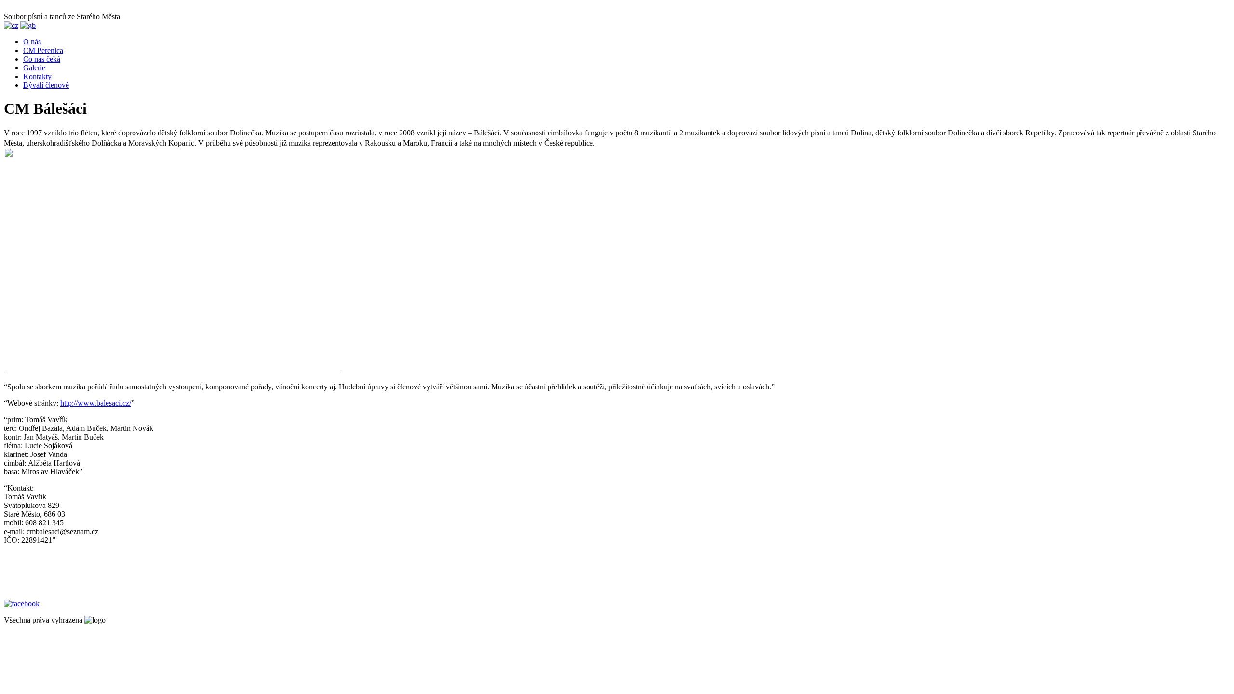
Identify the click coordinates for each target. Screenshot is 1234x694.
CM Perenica (43, 50)
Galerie (34, 68)
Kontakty (37, 76)
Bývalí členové (46, 85)
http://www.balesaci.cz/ (95, 403)
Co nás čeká (41, 59)
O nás (32, 42)
